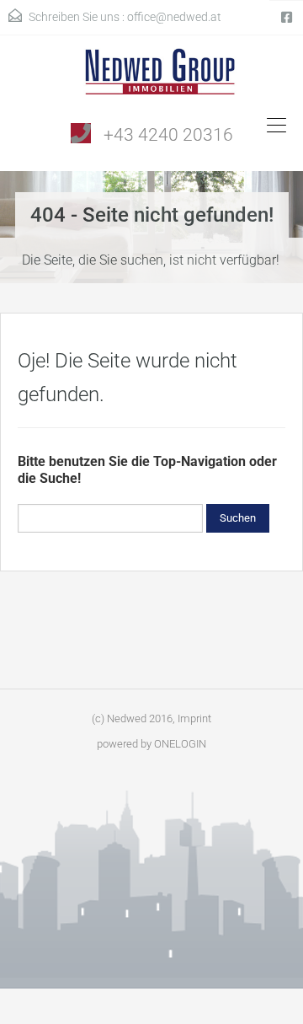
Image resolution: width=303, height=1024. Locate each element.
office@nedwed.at (174, 17)
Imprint (194, 718)
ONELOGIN (180, 743)
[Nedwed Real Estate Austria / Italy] (152, 77)
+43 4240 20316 (168, 135)
